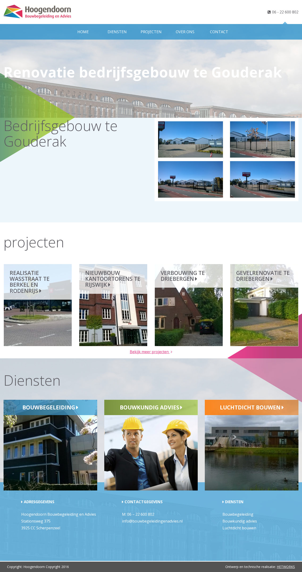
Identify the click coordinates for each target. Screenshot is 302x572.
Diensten (117, 31)
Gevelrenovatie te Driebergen (263, 275)
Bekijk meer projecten (150, 351)
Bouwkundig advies (149, 407)
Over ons (185, 31)
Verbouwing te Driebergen (183, 275)
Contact (219, 31)
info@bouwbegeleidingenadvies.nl (152, 521)
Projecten (151, 31)
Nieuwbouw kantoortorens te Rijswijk (112, 279)
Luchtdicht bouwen (250, 407)
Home (83, 31)
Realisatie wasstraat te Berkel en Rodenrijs (30, 281)
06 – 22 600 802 (140, 514)
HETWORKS (286, 566)
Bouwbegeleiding (48, 407)
